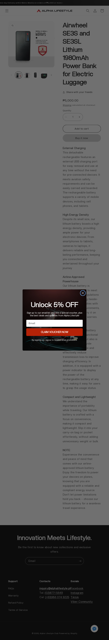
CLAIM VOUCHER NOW (54, 332)
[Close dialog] (82, 293)
